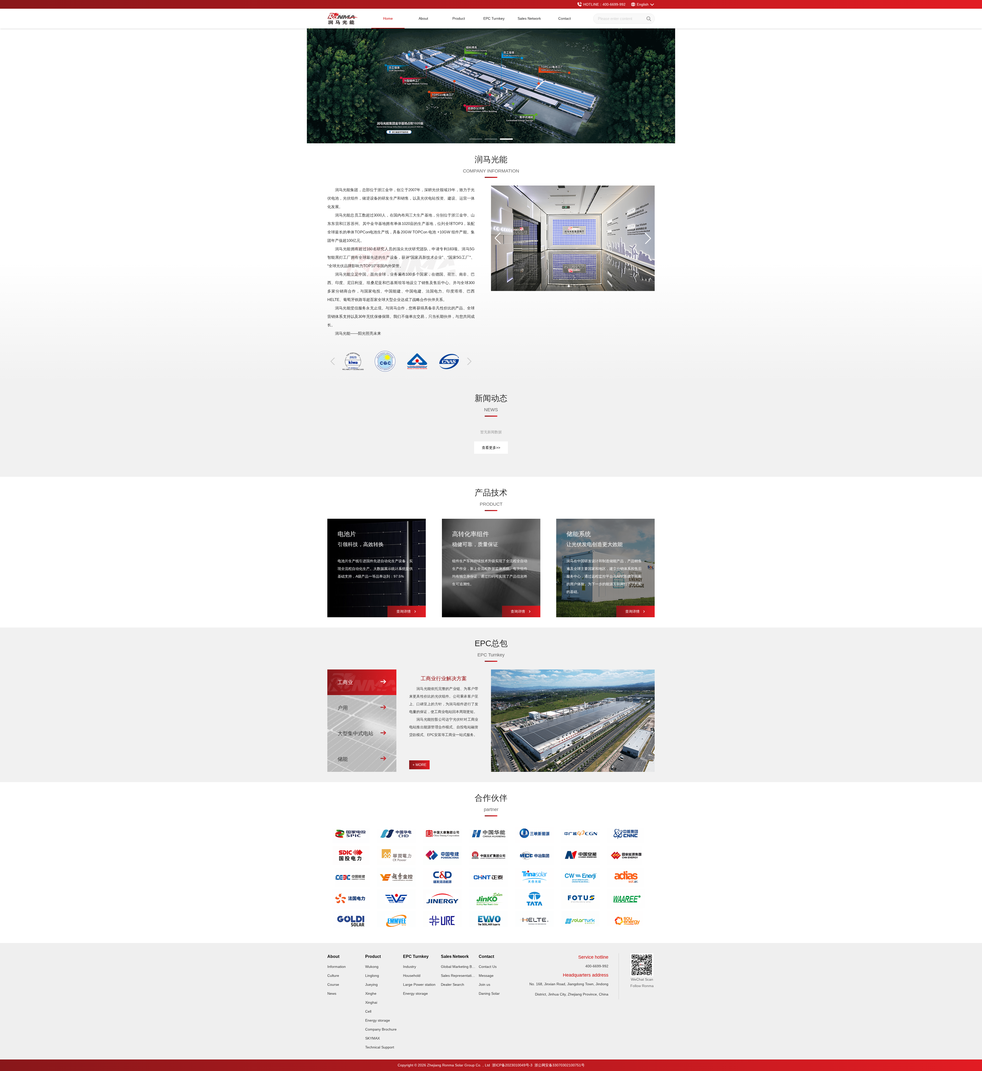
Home (388, 18)
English (643, 4)
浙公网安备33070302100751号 (559, 1065)
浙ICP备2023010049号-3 (512, 1065)
